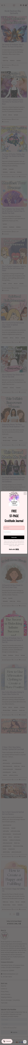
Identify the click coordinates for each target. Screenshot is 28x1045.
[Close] (25, 493)
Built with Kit (14, 549)
